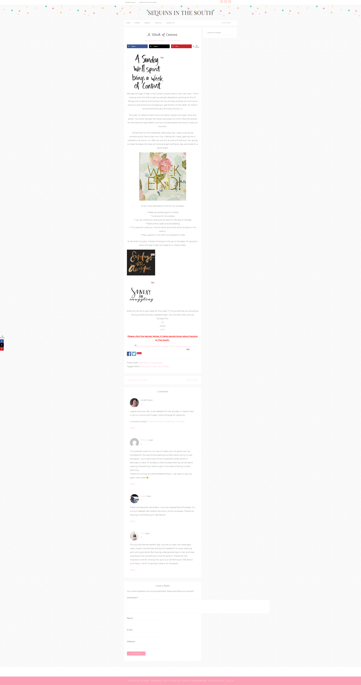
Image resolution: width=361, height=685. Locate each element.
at (141, 404)
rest (159, 366)
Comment (132, 598)
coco (142, 533)
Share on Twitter (134, 354)
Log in (229, 681)
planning (151, 366)
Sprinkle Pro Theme (163, 681)
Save (140, 353)
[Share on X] (2, 345)
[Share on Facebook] (2, 341)
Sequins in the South (180, 12)
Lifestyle (143, 363)
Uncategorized (155, 363)
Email (130, 630)
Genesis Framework (194, 681)
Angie (143, 496)
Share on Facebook (129, 354)
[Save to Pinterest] (2, 349)
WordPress (216, 681)
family (143, 366)
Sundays (166, 366)
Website (131, 641)
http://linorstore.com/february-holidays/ (166, 421)
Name (130, 618)
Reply (132, 428)
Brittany (144, 440)
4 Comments (173, 41)
